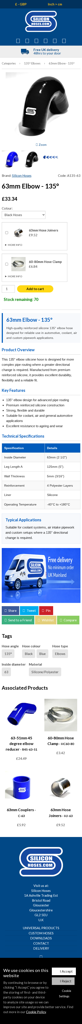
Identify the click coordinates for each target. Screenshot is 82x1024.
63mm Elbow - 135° (62, 63)
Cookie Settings (65, 993)
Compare (70, 620)
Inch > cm (55, 4)
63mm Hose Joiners (26, 246)
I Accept (66, 971)
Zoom (42, 144)
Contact (41, 943)
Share (12, 610)
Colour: (7, 208)
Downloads (41, 938)
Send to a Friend (20, 620)
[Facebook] (41, 956)
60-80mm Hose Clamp (28, 278)
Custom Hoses (41, 933)
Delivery (41, 948)
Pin (48, 610)
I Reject (65, 981)
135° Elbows (32, 63)
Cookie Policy (36, 1012)
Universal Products (41, 928)
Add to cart (35, 289)
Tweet (31, 610)
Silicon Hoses (21, 175)
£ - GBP (20, 4)
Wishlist (47, 620)
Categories (9, 63)
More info (15, 244)
